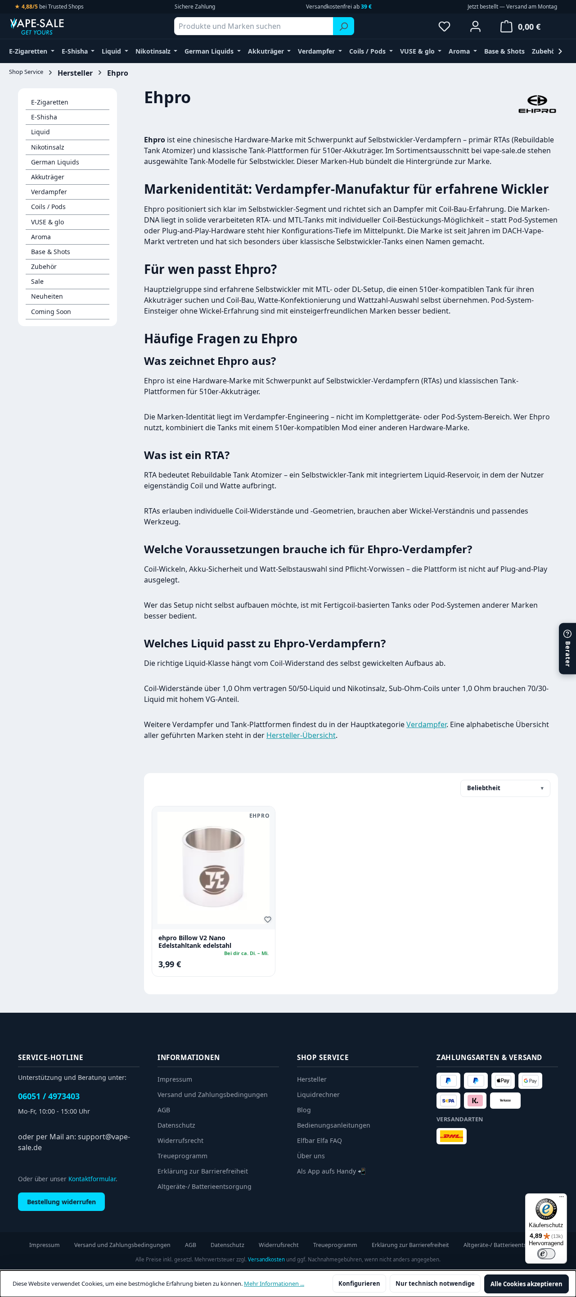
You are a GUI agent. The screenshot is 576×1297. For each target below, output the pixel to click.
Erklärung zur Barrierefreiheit (203, 1171)
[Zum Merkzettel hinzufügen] (269, 920)
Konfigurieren (359, 1283)
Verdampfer (49, 191)
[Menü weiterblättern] (560, 51)
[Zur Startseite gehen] (54, 26)
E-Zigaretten (49, 102)
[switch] (546, 1253)
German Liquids (55, 162)
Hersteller (312, 1079)
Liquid (40, 131)
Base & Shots (50, 251)
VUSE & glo (47, 222)
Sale (37, 281)
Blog (304, 1110)
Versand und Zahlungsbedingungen (213, 1094)
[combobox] (253, 26)
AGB (164, 1110)
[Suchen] (343, 26)
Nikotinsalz (47, 147)
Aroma (41, 236)
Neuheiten (47, 296)
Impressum (175, 1079)
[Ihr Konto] (475, 26)
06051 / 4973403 (49, 1096)
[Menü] (561, 1198)
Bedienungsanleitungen (333, 1125)
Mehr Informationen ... (274, 1283)
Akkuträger (47, 177)
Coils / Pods (48, 206)
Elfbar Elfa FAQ (319, 1140)
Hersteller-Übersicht (301, 735)
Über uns (311, 1155)
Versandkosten (266, 1259)
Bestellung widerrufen (61, 1201)
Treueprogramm (182, 1155)
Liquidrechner (318, 1094)
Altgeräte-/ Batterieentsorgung (205, 1186)
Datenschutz (176, 1125)
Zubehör (44, 266)
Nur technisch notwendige (435, 1283)
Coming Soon (51, 311)
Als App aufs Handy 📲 (331, 1171)
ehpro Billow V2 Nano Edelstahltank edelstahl (194, 942)
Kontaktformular (92, 1178)
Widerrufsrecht (180, 1140)
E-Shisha (44, 117)
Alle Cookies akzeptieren (526, 1284)
